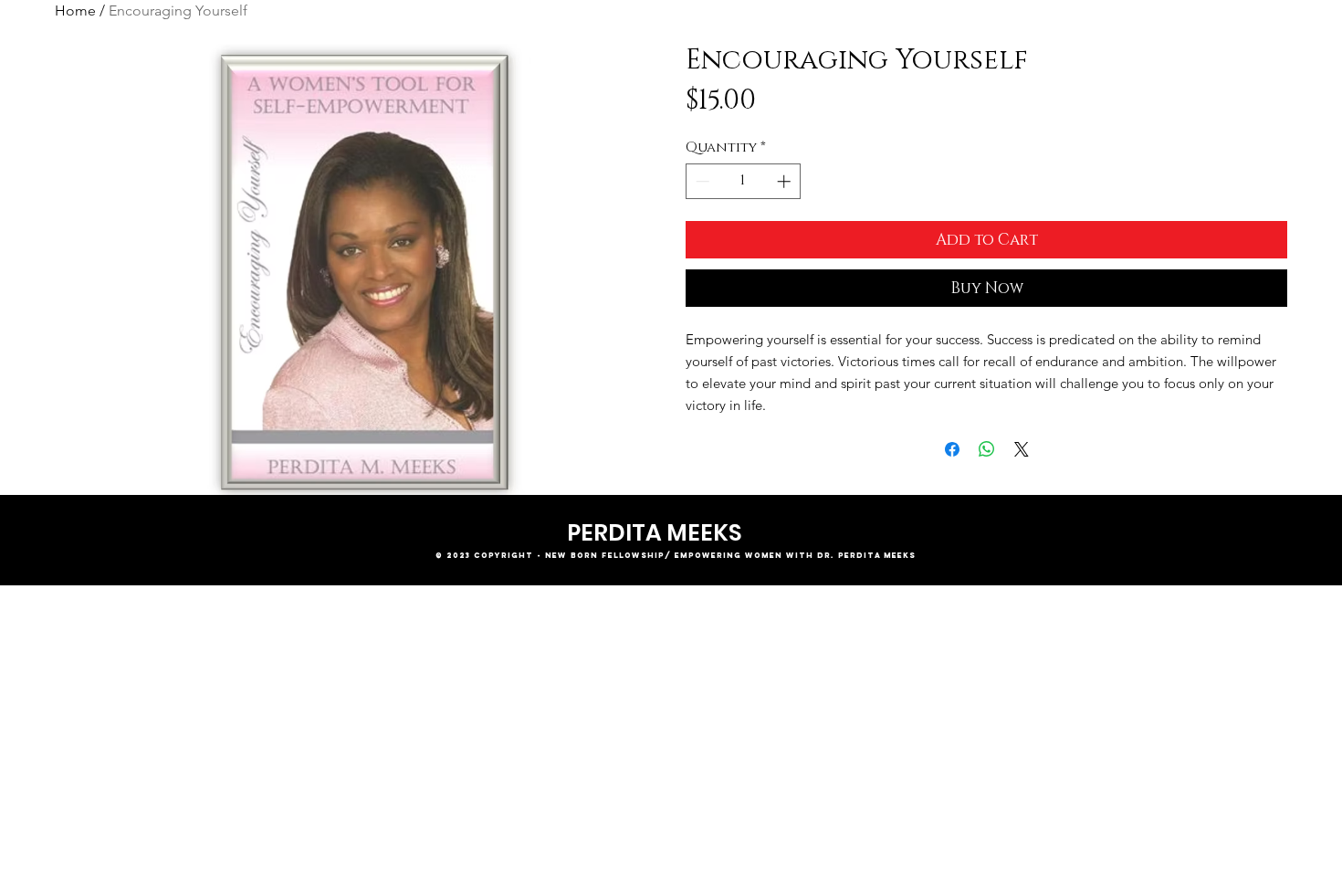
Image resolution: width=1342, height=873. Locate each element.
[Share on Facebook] (952, 449)
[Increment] (785, 181)
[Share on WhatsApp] (987, 449)
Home (75, 10)
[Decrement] (700, 181)
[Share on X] (1022, 449)
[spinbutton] (743, 181)
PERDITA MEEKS (654, 533)
